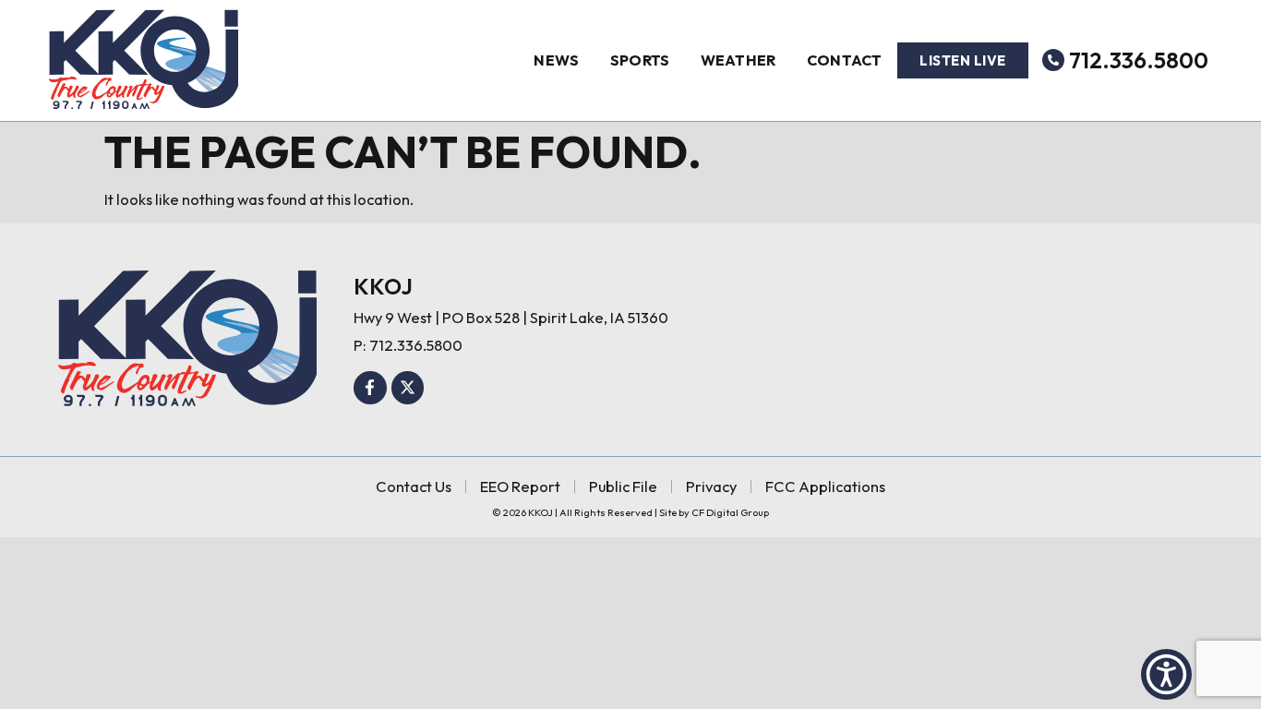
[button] (1166, 674)
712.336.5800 (1138, 60)
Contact (845, 60)
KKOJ (383, 286)
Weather (738, 60)
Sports (640, 60)
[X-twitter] (408, 387)
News (556, 60)
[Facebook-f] (370, 387)
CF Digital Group (730, 512)
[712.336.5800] (1053, 60)
